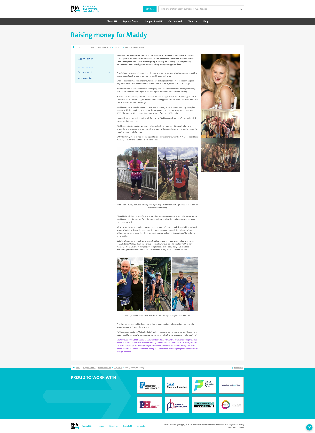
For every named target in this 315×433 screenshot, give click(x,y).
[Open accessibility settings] (309, 427)
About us (192, 21)
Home (78, 47)
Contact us (141, 426)
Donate (150, 8)
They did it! (118, 47)
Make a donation (85, 78)
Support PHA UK (154, 21)
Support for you (131, 21)
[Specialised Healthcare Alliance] (231, 385)
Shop (205, 21)
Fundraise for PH (104, 47)
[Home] (85, 9)
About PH (112, 21)
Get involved (175, 21)
